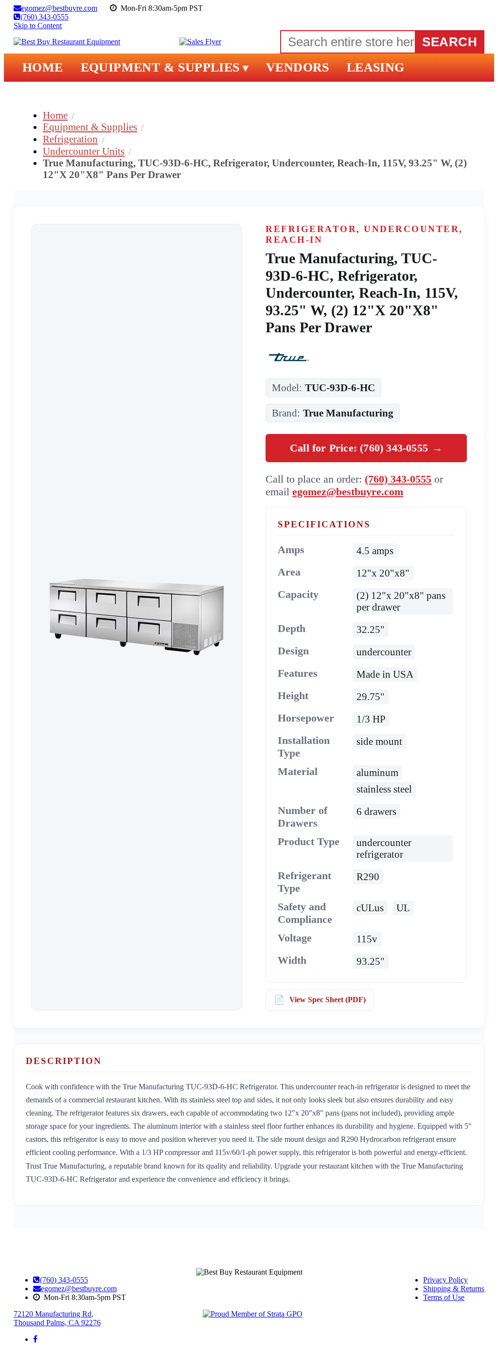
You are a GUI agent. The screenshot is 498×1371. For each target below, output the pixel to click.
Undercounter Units (83, 151)
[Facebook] (35, 1339)
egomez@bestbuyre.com (347, 492)
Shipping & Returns (453, 1288)
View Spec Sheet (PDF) (327, 999)
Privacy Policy (445, 1280)
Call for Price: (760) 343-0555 (366, 448)
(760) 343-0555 (398, 479)
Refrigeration (70, 138)
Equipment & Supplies (90, 126)
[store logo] (67, 41)
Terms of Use (443, 1297)
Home (55, 115)
